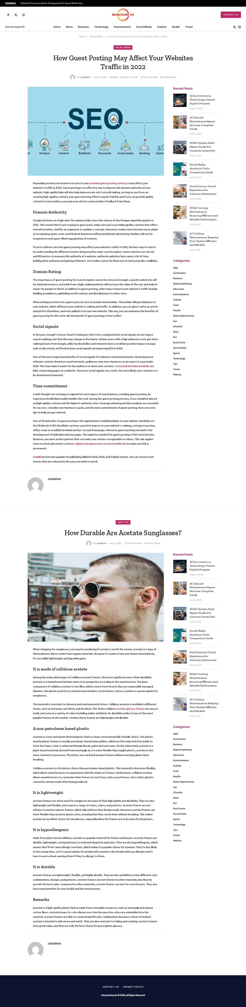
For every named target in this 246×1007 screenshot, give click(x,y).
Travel (189, 26)
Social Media (144, 26)
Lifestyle (177, 326)
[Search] (234, 27)
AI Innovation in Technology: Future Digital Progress (202, 99)
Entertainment (122, 26)
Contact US (231, 14)
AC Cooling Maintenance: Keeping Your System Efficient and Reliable (204, 239)
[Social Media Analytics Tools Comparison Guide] (180, 169)
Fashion (162, 26)
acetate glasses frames (130, 708)
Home (57, 26)
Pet (175, 337)
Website (177, 374)
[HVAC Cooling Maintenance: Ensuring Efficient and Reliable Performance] (180, 212)
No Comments (150, 77)
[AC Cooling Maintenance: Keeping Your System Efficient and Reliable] (180, 238)
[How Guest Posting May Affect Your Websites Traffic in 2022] (96, 131)
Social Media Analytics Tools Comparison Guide (201, 168)
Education (178, 288)
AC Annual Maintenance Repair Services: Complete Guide (202, 123)
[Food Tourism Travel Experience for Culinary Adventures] (180, 191)
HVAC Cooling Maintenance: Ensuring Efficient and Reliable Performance (204, 213)
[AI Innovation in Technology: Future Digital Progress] (180, 100)
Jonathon (85, 77)
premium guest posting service (107, 183)
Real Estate (179, 342)
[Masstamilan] (123, 15)
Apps (175, 267)
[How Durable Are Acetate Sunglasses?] (96, 597)
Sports (176, 353)
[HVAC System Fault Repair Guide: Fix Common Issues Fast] (180, 147)
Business (83, 26)
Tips (175, 363)
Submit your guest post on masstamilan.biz (100, 443)
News (69, 26)
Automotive (179, 272)
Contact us (111, 986)
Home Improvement (183, 315)
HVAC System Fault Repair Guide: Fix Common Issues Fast (202, 146)
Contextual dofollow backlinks (132, 366)
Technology (101, 26)
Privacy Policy (133, 986)
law (175, 321)
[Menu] (239, 27)
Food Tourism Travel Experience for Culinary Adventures (203, 190)
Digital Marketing (182, 283)
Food (175, 305)
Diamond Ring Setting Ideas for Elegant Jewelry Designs (50, 3)
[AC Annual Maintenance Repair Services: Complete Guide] (180, 122)
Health (176, 26)
